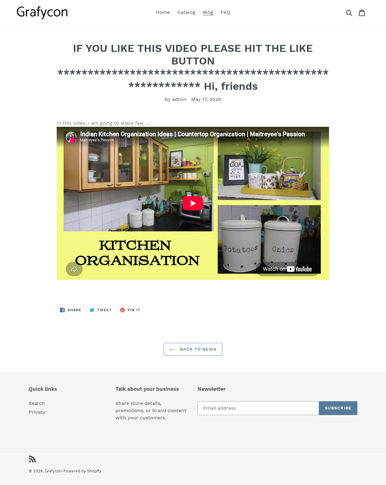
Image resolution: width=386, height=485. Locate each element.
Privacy (37, 412)
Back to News (198, 349)
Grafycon (53, 471)
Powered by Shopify (82, 471)
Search (37, 403)
